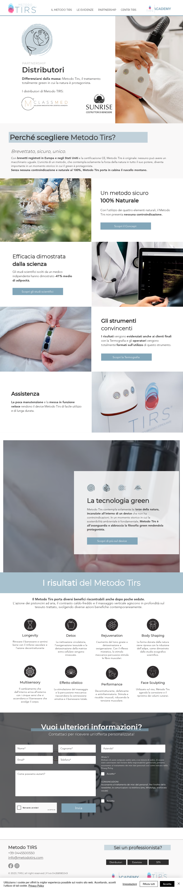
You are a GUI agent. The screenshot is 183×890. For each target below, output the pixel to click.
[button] (61, 8)
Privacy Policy (36, 885)
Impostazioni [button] (130, 884)
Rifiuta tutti (149, 884)
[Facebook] (10, 865)
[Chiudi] (179, 884)
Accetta (167, 884)
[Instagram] (16, 865)
